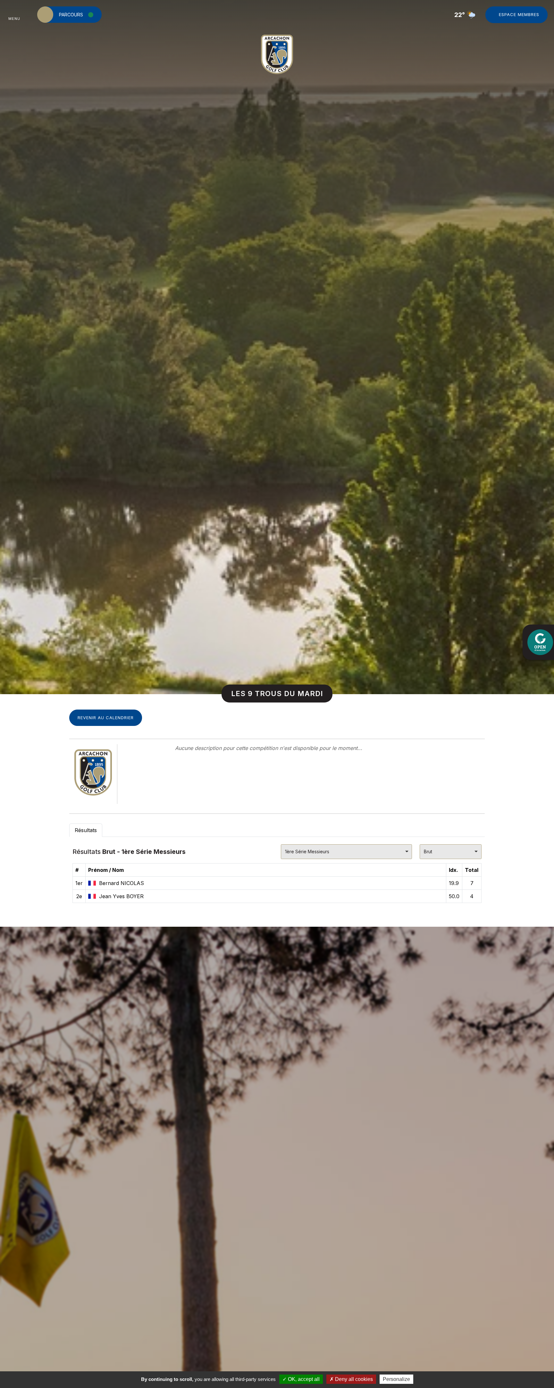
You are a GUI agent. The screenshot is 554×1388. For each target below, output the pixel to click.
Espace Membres (519, 14)
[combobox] (346, 851)
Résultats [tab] (86, 830)
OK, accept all (303, 1379)
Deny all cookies (353, 1379)
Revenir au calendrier (106, 717)
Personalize (396, 1379)
